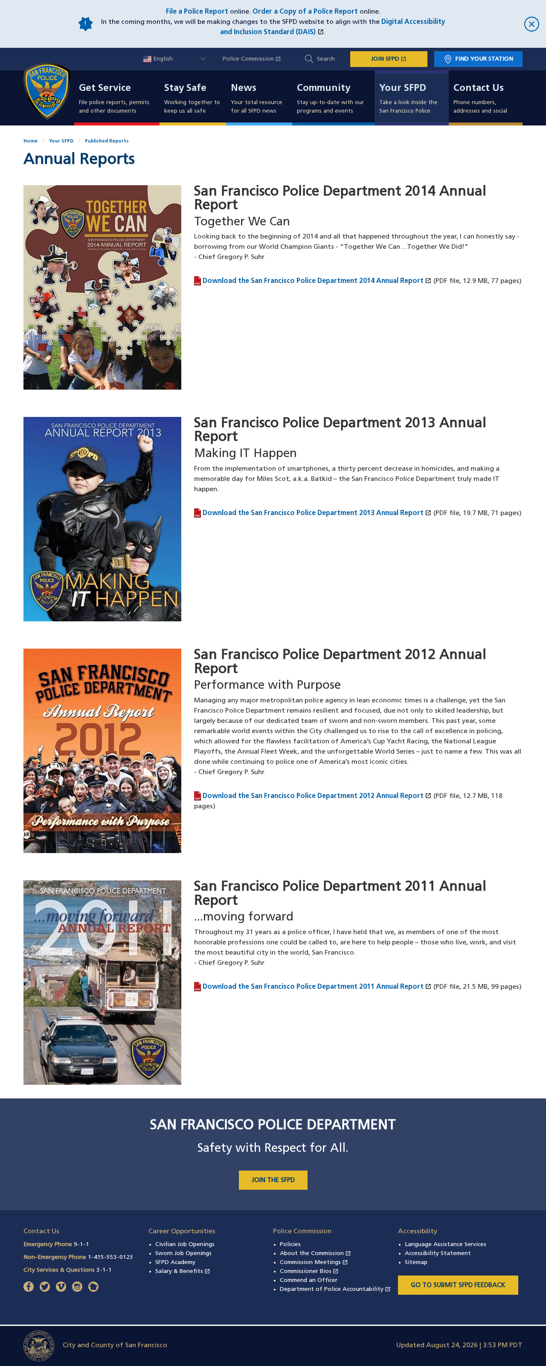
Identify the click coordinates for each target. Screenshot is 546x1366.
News (243, 88)
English (162, 59)
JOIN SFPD (399, 58)
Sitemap (416, 1262)
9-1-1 (81, 1244)
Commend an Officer (308, 1280)
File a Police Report (197, 12)
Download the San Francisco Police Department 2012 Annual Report (317, 796)
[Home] (52, 90)
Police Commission (256, 58)
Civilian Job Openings (185, 1244)
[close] (494, 24)
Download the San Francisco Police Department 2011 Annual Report (317, 986)
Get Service (105, 88)
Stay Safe (185, 88)
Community (323, 88)
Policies (290, 1244)
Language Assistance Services (445, 1244)
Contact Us (478, 88)
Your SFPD (402, 88)
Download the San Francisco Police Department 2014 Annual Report (317, 281)
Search (326, 59)
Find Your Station (484, 59)
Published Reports (107, 141)
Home (30, 141)
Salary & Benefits (182, 1271)
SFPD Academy (175, 1262)
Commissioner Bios (309, 1271)
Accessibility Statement (438, 1253)
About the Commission (315, 1253)
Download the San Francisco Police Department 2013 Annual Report (317, 513)
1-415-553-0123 (110, 1257)
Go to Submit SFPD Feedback (458, 1285)
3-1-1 (104, 1270)
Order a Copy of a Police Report (305, 12)
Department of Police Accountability (335, 1289)
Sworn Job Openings (183, 1253)
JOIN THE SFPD (273, 1180)
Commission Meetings (314, 1262)
